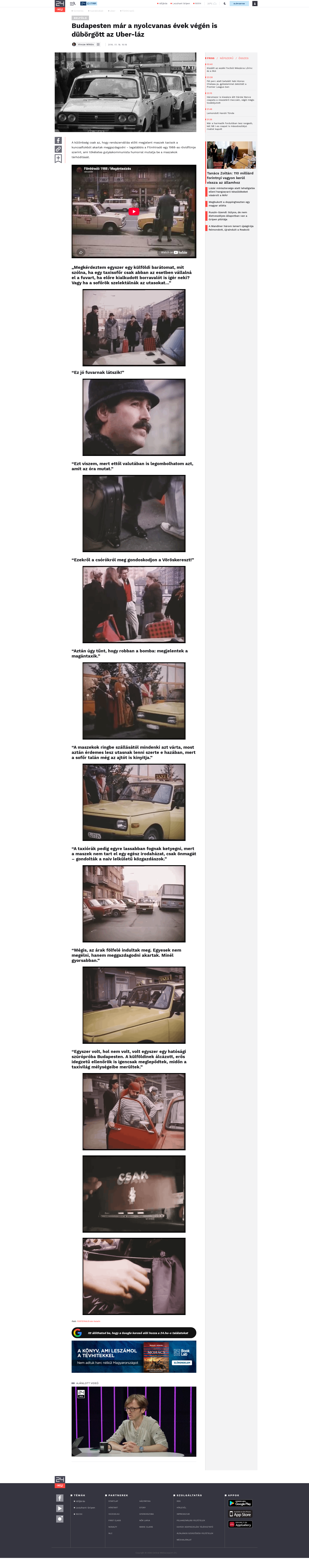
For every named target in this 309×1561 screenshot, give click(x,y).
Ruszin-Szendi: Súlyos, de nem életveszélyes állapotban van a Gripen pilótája (228, 216)
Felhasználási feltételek (191, 1520)
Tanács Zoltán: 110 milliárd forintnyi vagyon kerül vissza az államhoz (230, 178)
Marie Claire (146, 1527)
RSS (179, 1501)
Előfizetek (239, 4)
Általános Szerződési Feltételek (195, 1533)
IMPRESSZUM (183, 1514)
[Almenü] (72, 3)
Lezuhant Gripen (181, 3)
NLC (110, 1533)
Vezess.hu (114, 1514)
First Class (114, 1520)
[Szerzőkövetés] (98, 44)
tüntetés (78, 10)
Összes (243, 58)
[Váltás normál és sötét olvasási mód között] (225, 3)
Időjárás (163, 3)
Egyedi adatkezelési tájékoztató (195, 1527)
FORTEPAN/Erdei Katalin (88, 1321)
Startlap (113, 1501)
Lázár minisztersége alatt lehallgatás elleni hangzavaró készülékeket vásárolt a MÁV (232, 192)
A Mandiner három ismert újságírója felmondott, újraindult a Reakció (231, 228)
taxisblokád (96, 10)
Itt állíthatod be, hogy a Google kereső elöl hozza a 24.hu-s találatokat (138, 1333)
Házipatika (144, 1501)
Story (142, 1507)
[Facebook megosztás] (58, 140)
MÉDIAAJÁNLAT (184, 1540)
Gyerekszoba (146, 1514)
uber (112, 10)
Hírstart (113, 1507)
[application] (134, 1422)
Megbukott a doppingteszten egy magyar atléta (229, 203)
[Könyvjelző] (58, 158)
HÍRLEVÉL (181, 1507)
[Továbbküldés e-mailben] (58, 149)
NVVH (198, 3)
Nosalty (112, 1527)
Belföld (80, 17)
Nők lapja (144, 1520)
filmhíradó (128, 10)
